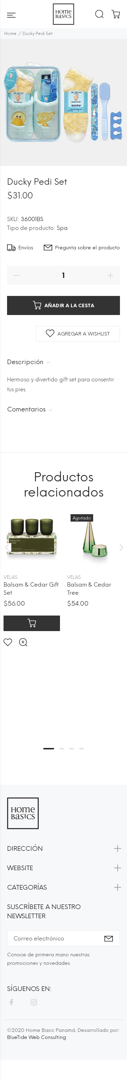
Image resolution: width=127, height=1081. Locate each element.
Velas (10, 577)
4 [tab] (81, 748)
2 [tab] (62, 748)
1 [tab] (48, 748)
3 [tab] (71, 748)
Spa (62, 228)
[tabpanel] (32, 573)
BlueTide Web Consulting (36, 1037)
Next (120, 547)
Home (10, 33)
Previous (6, 547)
